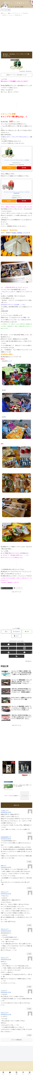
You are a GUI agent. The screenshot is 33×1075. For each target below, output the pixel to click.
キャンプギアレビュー (7, 588)
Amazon (9, 167)
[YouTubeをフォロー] (8, 652)
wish (2, 865)
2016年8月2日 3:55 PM (6, 838)
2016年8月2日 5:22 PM (6, 930)
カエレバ (19, 162)
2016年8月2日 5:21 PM (6, 893)
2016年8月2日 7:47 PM (6, 992)
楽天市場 (24, 167)
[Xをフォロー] (24, 644)
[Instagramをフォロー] (24, 648)
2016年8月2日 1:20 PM (6, 812)
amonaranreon (4, 837)
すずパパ (3, 891)
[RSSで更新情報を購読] (16, 656)
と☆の (2, 990)
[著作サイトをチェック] (8, 644)
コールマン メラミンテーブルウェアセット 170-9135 (16, 160)
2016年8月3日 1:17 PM (6, 1014)
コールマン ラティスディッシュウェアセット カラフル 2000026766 (16, 192)
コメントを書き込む (16, 1039)
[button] (16, 636)
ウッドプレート (18, 588)
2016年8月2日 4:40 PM (6, 867)
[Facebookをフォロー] (8, 648)
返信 (30, 833)
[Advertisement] (16, 33)
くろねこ (3, 810)
